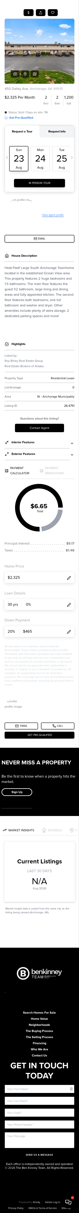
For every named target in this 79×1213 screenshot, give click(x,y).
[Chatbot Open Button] (68, 1202)
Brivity (36, 1202)
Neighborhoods (39, 1025)
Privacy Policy (16, 1208)
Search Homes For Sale (39, 1013)
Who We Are (39, 1049)
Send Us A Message (39, 1155)
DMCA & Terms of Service (42, 1208)
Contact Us (39, 1055)
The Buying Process (39, 1031)
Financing (39, 1043)
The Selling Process (39, 1037)
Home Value (39, 1019)
